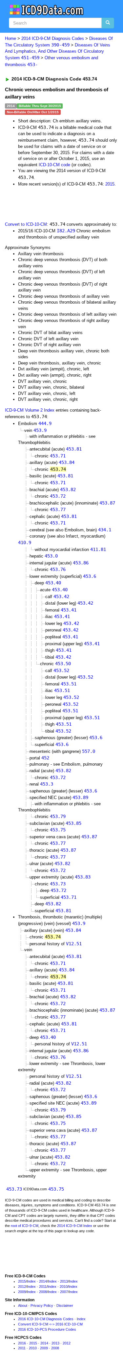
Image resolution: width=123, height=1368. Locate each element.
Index (31, 1281)
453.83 (83, 876)
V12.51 (74, 943)
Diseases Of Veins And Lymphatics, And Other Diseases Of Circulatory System (57, 51)
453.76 (58, 569)
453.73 (58, 883)
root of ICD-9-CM (24, 1226)
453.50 (63, 663)
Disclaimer (64, 1305)
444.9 (44, 423)
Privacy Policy (42, 1305)
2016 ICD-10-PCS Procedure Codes (47, 1329)
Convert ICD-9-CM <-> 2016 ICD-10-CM (50, 1324)
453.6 (89, 576)
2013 (64, 1281)
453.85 (73, 823)
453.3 (46, 784)
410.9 (24, 542)
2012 (22, 1286)
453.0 (51, 556)
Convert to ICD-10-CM (26, 224)
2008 (43, 1292)
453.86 (81, 562)
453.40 (53, 582)
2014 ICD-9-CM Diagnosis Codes (52, 38)
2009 (22, 1292)
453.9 (40, 430)
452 (45, 757)
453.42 (61, 596)
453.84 (66, 462)
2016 (22, 1343)
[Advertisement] (52, 203)
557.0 (88, 751)
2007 (64, 1292)
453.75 (58, 829)
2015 (109, 184)
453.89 (80, 797)
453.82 (68, 489)
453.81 (74, 449)
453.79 (58, 816)
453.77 (58, 509)
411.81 (98, 549)
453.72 (58, 496)
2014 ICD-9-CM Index (74, 1226)
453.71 (58, 455)
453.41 (68, 610)
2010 (64, 1286)
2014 (43, 1281)
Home (10, 38)
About (22, 1305)
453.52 (61, 670)
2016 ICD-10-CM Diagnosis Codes (45, 1319)
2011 (43, 1286)
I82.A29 (66, 230)
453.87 (107, 503)
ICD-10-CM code (54, 164)
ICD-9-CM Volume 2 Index (29, 410)
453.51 (68, 683)
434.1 (104, 529)
